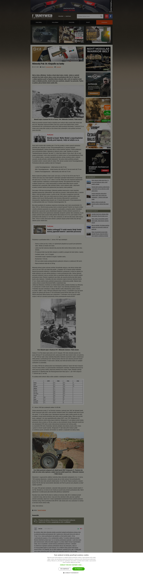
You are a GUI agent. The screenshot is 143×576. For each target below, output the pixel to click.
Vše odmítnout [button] (64, 569)
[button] (71, 565)
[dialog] (71, 564)
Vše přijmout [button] (78, 569)
